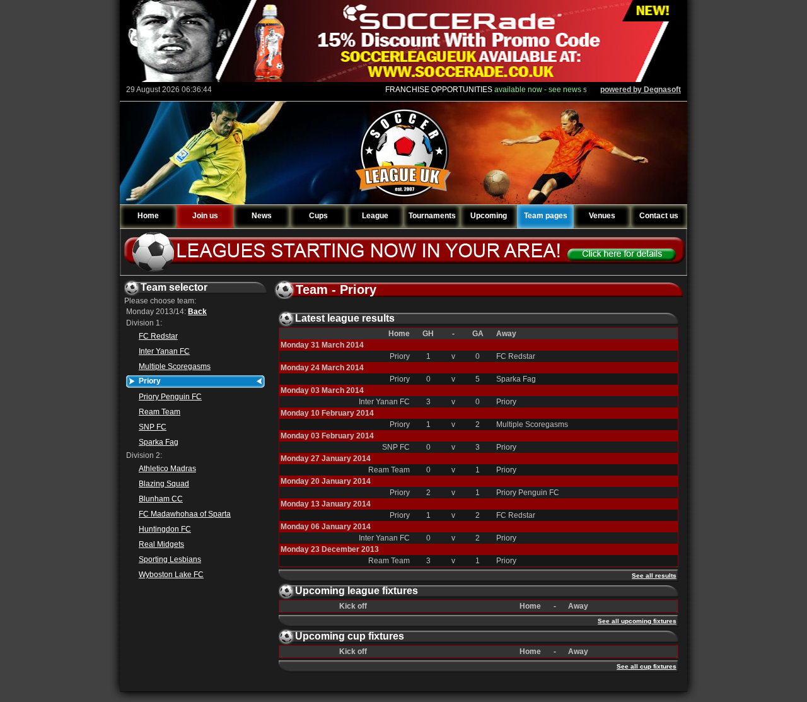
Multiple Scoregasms (175, 366)
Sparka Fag (158, 442)
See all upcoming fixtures (637, 620)
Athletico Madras (167, 468)
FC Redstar (158, 336)
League (375, 215)
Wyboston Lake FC (171, 574)
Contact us (658, 215)
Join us (205, 215)
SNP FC (152, 427)
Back (197, 311)
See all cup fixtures (646, 666)
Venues (602, 215)
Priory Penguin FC (170, 396)
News (262, 215)
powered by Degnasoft (640, 89)
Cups (318, 215)
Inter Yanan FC (164, 351)
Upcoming (488, 215)
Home (148, 215)
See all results (654, 575)
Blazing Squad (164, 483)
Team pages (545, 215)
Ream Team (159, 411)
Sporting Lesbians (170, 559)
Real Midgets (161, 544)
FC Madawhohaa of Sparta (185, 514)
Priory (150, 381)
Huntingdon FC (165, 529)
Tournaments (432, 215)
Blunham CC (161, 498)
